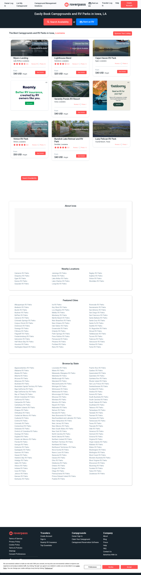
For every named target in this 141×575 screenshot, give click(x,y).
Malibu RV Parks (58, 313)
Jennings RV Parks (59, 273)
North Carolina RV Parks (61, 434)
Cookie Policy (14, 545)
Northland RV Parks (59, 445)
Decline (111, 567)
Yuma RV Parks (95, 347)
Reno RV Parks (57, 347)
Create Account (129, 4)
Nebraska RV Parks (59, 407)
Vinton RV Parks (95, 278)
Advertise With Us (110, 555)
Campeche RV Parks (22, 402)
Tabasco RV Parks (96, 407)
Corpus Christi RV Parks (24, 323)
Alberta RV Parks (21, 376)
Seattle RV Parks (95, 326)
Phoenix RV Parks (59, 342)
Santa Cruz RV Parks (97, 320)
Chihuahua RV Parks (22, 413)
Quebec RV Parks (96, 370)
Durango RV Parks (22, 328)
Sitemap (12, 551)
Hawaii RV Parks (21, 455)
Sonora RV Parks (95, 394)
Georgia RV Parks (21, 445)
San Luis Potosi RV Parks (99, 384)
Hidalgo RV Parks (21, 460)
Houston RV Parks (22, 344)
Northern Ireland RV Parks (62, 439)
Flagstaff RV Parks (22, 334)
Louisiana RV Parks (59, 368)
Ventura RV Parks (96, 344)
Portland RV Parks (59, 344)
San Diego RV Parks (97, 313)
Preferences (92, 567)
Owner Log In (8, 4)
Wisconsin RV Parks (97, 463)
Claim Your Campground (81, 539)
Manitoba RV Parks (59, 376)
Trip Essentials (46, 545)
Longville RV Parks (59, 284)
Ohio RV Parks (57, 460)
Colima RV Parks (21, 421)
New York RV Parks (59, 431)
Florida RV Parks (21, 442)
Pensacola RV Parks (60, 339)
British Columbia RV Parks (25, 397)
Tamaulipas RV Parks (97, 410)
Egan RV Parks (20, 278)
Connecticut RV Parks (23, 426)
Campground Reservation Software (85, 542)
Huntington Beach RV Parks (25, 347)
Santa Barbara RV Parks (98, 318)
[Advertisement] (70, 506)
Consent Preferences (17, 554)
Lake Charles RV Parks (61, 281)
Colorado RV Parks (22, 423)
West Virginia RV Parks (98, 460)
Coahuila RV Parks (22, 418)
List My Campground (22, 4)
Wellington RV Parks (97, 452)
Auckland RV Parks (22, 384)
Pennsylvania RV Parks (61, 474)
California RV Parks (22, 400)
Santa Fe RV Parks (96, 323)
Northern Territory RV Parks (62, 442)
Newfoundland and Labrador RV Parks (66, 418)
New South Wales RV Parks (62, 429)
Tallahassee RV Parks (97, 334)
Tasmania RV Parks (96, 418)
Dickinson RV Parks (22, 326)
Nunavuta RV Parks (59, 455)
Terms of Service (15, 539)
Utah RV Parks (94, 429)
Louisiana (60, 33)
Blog (105, 539)
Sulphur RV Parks (95, 276)
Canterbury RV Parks (22, 405)
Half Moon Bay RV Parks (24, 342)
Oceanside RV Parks (60, 328)
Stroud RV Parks (95, 331)
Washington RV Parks (97, 450)
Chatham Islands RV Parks (25, 407)
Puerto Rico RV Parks (97, 368)
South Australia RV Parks (98, 397)
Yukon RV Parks (95, 471)
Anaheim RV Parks (22, 307)
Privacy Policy (14, 542)
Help (117, 3)
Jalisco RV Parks (21, 474)
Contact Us (107, 552)
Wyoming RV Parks (96, 466)
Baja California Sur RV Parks (25, 392)
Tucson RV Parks (95, 336)
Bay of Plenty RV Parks (23, 394)
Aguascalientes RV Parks (24, 368)
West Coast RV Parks (97, 455)
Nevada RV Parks (58, 413)
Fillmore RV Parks (21, 331)
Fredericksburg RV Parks (24, 336)
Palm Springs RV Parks (61, 334)
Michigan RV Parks (59, 386)
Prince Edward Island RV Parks (64, 476)
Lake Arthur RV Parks (60, 278)
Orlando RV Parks (58, 331)
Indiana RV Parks (21, 468)
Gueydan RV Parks (22, 284)
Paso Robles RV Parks (61, 336)
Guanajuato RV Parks (22, 450)
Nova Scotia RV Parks (60, 450)
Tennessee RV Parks (97, 421)
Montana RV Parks (59, 400)
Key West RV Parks (59, 307)
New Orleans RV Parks (60, 323)
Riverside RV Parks (96, 305)
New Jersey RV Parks (60, 423)
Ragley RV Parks (95, 273)
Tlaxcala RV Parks (96, 426)
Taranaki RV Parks (96, 413)
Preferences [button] (48, 568)
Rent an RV (93, 4)
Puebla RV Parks (58, 479)
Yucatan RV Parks (96, 468)
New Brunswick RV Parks (61, 415)
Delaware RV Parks (22, 429)
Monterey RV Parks (59, 315)
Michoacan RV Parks (60, 389)
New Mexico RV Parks (60, 426)
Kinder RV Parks (58, 276)
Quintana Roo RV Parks (98, 378)
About (105, 536)
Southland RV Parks (96, 405)
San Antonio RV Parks (97, 310)
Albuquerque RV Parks (23, 305)
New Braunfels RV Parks (61, 320)
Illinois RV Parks (21, 466)
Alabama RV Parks (22, 370)
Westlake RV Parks (96, 281)
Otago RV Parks (58, 471)
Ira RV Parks (56, 305)
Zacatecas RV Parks (97, 474)
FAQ (104, 548)
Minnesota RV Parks (60, 392)
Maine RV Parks (58, 370)
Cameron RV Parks (22, 273)
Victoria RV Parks (96, 437)
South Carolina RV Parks (98, 400)
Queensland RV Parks (97, 373)
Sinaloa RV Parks (95, 392)
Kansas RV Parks (21, 476)
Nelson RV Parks (58, 410)
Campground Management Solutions (45, 4)
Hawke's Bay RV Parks (23, 458)
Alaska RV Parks (21, 373)
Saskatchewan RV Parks (98, 386)
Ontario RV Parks (58, 466)
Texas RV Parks (95, 423)
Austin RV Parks (21, 310)
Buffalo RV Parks (21, 315)
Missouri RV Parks (59, 397)
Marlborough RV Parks (60, 378)
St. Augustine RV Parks (98, 328)
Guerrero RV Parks (22, 452)
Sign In (43, 539)
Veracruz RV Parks (96, 431)
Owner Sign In (77, 536)
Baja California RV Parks (24, 389)
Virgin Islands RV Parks (98, 442)
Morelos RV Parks (59, 402)
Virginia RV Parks (95, 439)
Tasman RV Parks (96, 415)
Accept (129, 567)
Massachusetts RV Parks (61, 384)
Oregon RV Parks (58, 468)
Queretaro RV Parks (96, 376)
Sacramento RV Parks (97, 307)
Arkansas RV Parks (22, 381)
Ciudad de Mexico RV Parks (25, 415)
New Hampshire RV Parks (62, 421)
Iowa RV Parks (20, 471)
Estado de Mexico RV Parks (25, 439)
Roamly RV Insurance (48, 542)
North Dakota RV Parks (61, 437)
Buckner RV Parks (21, 313)
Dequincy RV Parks (22, 276)
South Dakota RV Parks (98, 402)
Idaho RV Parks (20, 463)
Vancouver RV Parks (97, 342)
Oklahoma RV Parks (59, 463)
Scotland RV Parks (96, 389)
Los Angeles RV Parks (60, 310)
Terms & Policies (15, 548)
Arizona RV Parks (21, 378)
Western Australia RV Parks (99, 458)
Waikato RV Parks (96, 445)
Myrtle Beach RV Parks (61, 318)
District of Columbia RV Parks (26, 431)
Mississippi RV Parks (60, 394)
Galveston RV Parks (22, 339)
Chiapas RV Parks (21, 410)
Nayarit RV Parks (58, 405)
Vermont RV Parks (96, 434)
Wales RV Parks (95, 447)
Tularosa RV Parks (96, 339)
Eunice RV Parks (21, 281)
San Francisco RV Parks (98, 315)
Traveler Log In (107, 4)
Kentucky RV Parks (22, 479)
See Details (40, 72)
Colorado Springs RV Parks (25, 320)
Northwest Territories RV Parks (64, 447)
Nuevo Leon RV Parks (60, 452)
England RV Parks (21, 437)
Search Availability (59, 22)
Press (105, 542)
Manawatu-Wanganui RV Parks (63, 373)
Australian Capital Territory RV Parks (28, 386)
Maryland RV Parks (59, 381)
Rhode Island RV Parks (98, 381)
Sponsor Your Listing (123, 33)
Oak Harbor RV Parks (60, 326)
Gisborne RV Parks (22, 447)
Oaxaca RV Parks (58, 458)
